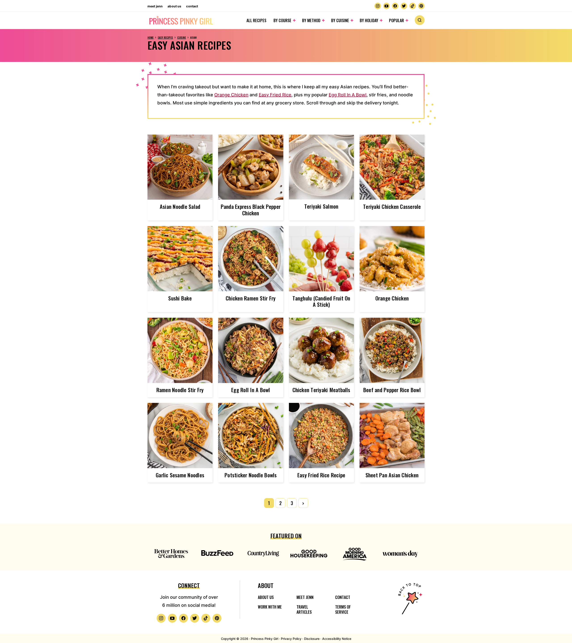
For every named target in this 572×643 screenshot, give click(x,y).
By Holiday (369, 20)
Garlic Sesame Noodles (180, 475)
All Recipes (256, 20)
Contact (192, 6)
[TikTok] (412, 6)
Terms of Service (343, 609)
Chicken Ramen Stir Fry (250, 298)
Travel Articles (304, 609)
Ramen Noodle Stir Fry (180, 390)
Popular (396, 20)
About (265, 585)
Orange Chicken (231, 94)
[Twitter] (404, 6)
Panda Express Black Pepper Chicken (251, 209)
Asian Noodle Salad (180, 206)
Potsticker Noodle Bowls (251, 475)
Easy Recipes (165, 37)
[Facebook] (395, 6)
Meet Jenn (155, 6)
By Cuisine (340, 20)
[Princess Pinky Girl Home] (180, 20)
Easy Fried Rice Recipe (321, 475)
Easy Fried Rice (275, 94)
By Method (311, 20)
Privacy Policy (291, 639)
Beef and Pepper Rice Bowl (392, 390)
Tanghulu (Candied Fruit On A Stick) (321, 301)
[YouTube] (386, 6)
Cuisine (181, 37)
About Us (174, 6)
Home (150, 37)
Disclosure (312, 639)
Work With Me (270, 607)
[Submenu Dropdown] (294, 20)
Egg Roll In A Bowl (347, 94)
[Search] (420, 20)
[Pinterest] (421, 6)
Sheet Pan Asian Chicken (392, 475)
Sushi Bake (179, 298)
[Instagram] (377, 6)
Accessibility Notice (336, 639)
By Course (282, 20)
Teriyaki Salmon (321, 206)
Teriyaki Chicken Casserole (392, 206)
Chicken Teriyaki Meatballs (321, 390)
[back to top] (410, 601)
